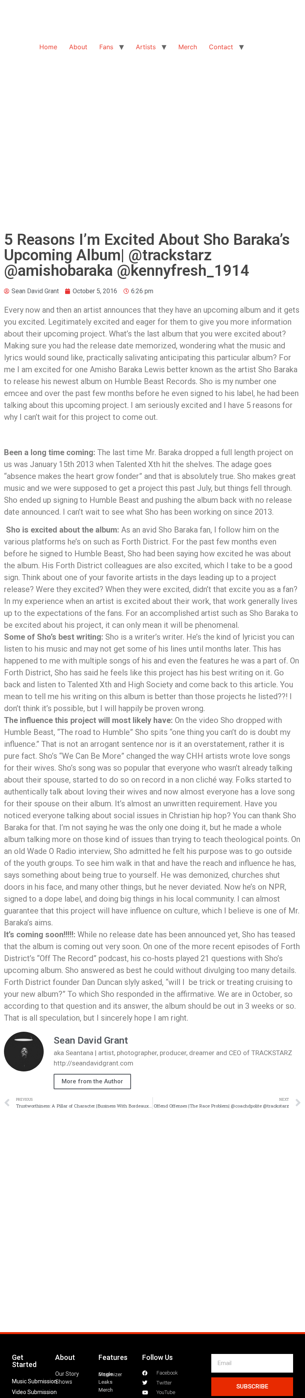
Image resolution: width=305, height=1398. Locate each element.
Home (48, 47)
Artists (146, 47)
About (78, 47)
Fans (106, 47)
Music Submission (34, 1381)
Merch (187, 47)
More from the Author (92, 1081)
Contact (221, 47)
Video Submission (34, 1392)
